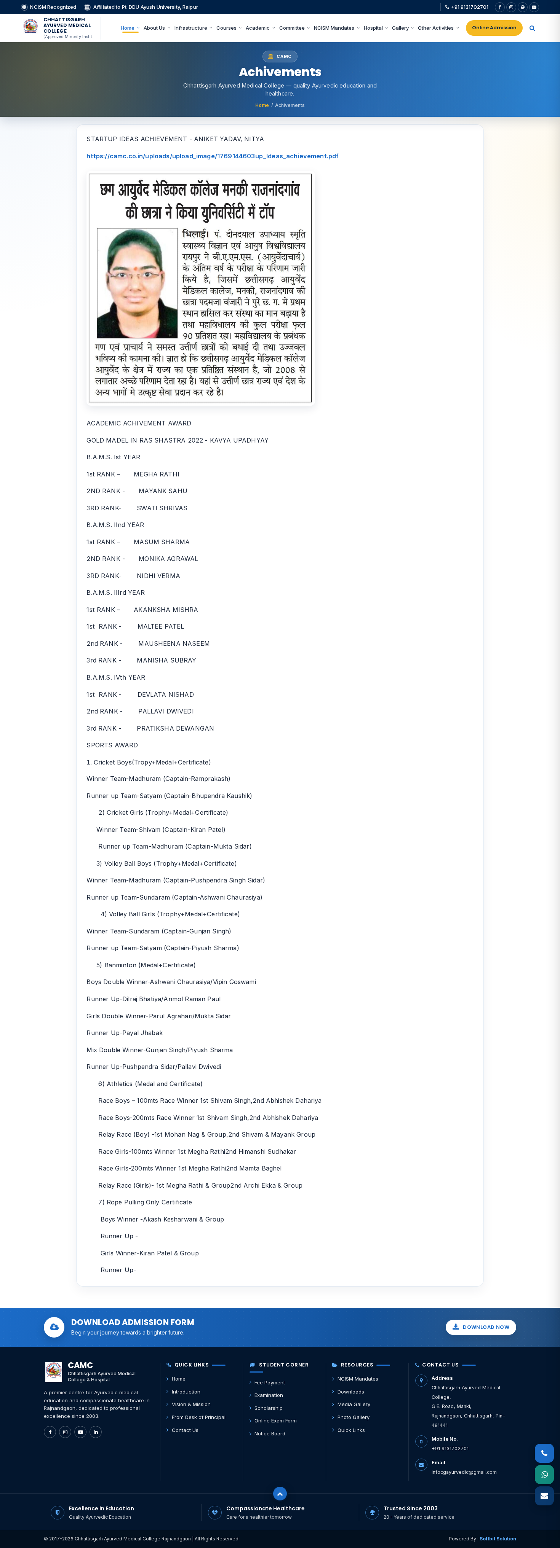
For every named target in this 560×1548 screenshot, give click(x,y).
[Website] (523, 7)
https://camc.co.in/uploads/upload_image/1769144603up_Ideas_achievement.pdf (212, 156)
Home (127, 28)
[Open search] (532, 28)
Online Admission (494, 27)
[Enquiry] (544, 1496)
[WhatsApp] (544, 1474)
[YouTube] (534, 7)
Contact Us (185, 1430)
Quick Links (351, 1430)
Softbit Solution (498, 1539)
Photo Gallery (354, 1417)
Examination (268, 1395)
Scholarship (268, 1408)
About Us (154, 28)
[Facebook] (500, 7)
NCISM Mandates (334, 28)
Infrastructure (190, 28)
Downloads (351, 1392)
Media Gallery (354, 1404)
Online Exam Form (275, 1420)
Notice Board (269, 1433)
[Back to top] (280, 1493)
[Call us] (544, 1453)
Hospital (373, 28)
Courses (226, 28)
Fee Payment (269, 1382)
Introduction (186, 1392)
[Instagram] (511, 7)
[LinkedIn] (96, 1432)
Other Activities (436, 28)
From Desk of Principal (199, 1417)
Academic (258, 28)
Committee (292, 28)
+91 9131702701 (469, 7)
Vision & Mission (191, 1404)
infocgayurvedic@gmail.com (464, 1472)
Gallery (400, 28)
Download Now (486, 1327)
